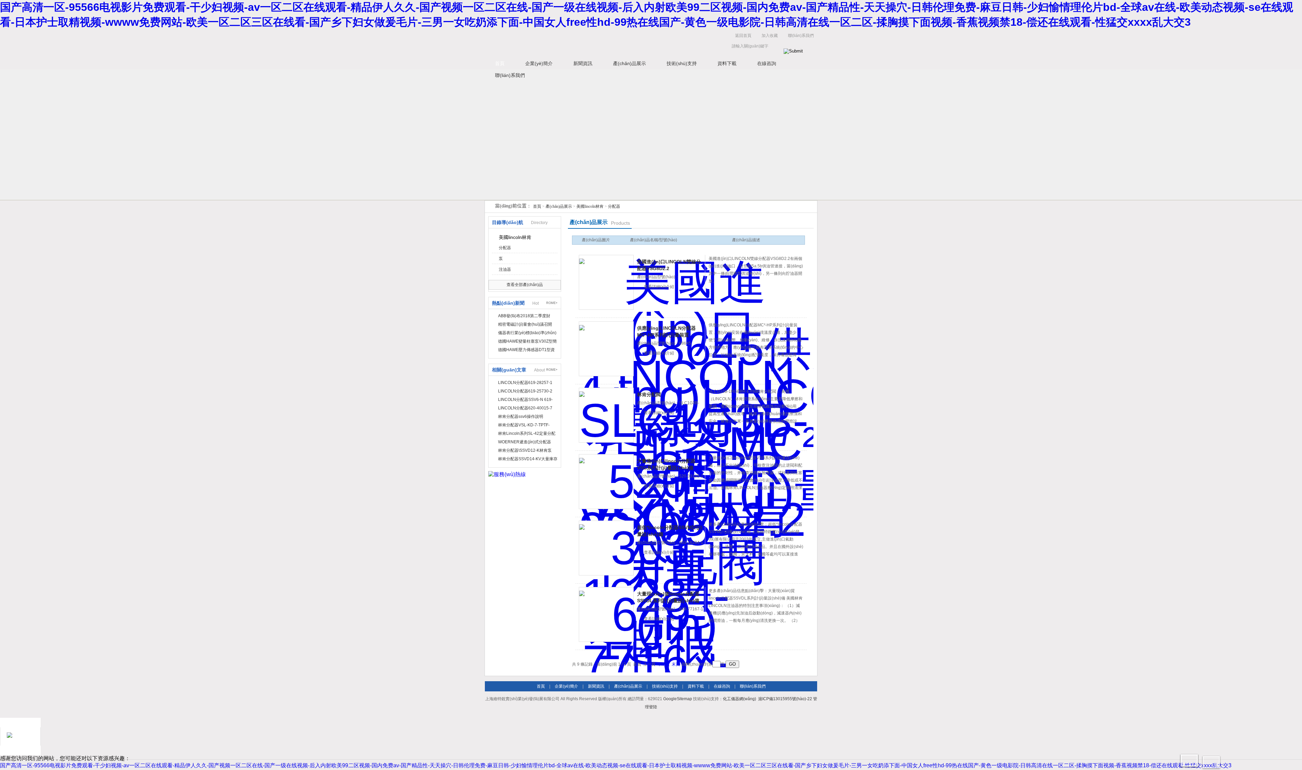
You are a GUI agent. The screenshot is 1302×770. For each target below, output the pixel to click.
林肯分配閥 (649, 394)
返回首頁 (743, 35)
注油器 (505, 269)
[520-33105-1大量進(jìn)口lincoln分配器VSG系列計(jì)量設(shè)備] (606, 481)
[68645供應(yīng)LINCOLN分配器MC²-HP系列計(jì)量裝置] (606, 348)
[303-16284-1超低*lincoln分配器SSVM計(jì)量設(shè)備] (606, 548)
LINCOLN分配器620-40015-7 (525, 408)
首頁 (500, 63)
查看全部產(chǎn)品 (525, 284)
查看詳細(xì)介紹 (659, 286)
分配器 (614, 206)
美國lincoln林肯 (590, 206)
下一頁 (663, 664)
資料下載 (726, 63)
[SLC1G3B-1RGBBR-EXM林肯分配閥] (606, 415)
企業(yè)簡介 (539, 63)
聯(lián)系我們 (801, 35)
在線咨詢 (766, 63)
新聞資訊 (582, 63)
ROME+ (551, 303)
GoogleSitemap (677, 698)
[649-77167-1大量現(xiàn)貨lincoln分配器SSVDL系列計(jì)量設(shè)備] (606, 614)
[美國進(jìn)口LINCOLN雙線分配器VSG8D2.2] (606, 282)
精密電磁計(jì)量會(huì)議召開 (525, 324)
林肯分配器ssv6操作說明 (520, 416)
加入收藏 (770, 35)
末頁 (676, 664)
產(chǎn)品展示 (629, 63)
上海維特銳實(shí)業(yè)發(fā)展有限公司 (590, 42)
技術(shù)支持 (682, 63)
